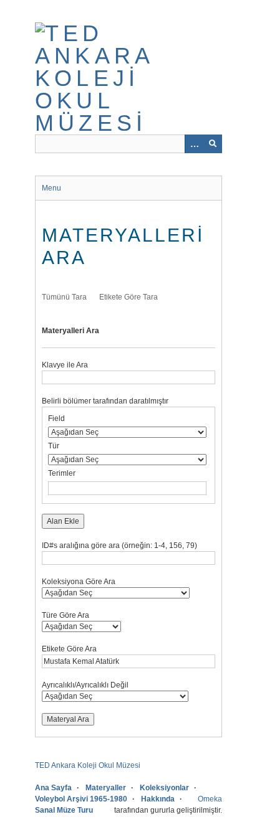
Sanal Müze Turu (64, 810)
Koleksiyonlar (164, 787)
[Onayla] (212, 144)
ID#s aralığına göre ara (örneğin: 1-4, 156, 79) (119, 545)
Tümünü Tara (64, 297)
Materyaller (105, 787)
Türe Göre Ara (65, 615)
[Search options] (194, 144)
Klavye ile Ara (65, 365)
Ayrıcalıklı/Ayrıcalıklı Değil (85, 685)
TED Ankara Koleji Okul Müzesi (87, 765)
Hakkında (158, 799)
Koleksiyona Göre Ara (78, 581)
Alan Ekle (63, 521)
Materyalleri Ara (70, 330)
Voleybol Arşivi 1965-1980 (81, 799)
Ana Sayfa (53, 787)
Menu (51, 188)
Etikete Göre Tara (128, 297)
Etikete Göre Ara (69, 649)
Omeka (210, 799)
